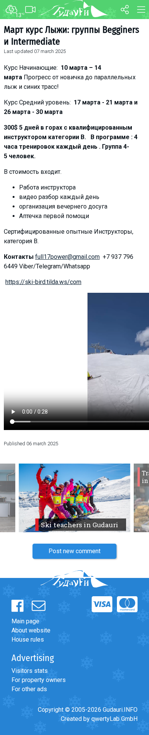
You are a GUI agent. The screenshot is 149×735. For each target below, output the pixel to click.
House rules (27, 639)
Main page (25, 621)
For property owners (38, 680)
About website (30, 630)
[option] (74, 498)
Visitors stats (29, 670)
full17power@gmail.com (67, 256)
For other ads (29, 689)
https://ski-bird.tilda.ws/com (43, 282)
